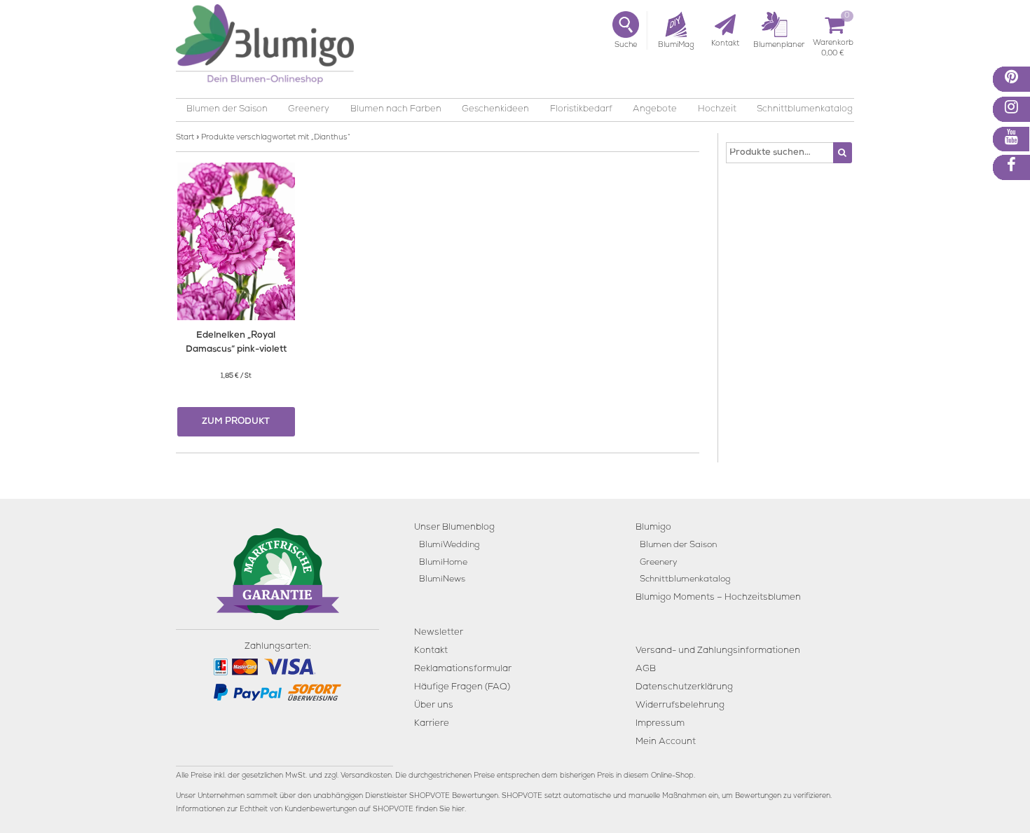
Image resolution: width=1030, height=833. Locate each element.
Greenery (308, 109)
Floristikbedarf (581, 109)
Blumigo (653, 527)
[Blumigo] (265, 49)
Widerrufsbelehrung (680, 705)
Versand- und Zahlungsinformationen (718, 651)
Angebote (655, 109)
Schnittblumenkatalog (805, 109)
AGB (646, 669)
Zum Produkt (236, 422)
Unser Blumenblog (454, 527)
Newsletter (438, 633)
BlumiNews (442, 579)
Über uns (433, 705)
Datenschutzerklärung (684, 687)
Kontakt (431, 651)
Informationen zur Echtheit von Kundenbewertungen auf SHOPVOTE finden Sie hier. (321, 809)
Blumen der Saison (227, 109)
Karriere (431, 724)
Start (185, 138)
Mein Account (666, 742)
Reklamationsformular (462, 669)
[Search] (842, 152)
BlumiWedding (449, 545)
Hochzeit (717, 109)
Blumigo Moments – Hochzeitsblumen (718, 598)
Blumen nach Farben (395, 109)
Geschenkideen (495, 109)
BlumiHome (443, 562)
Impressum (660, 724)
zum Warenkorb (833, 45)
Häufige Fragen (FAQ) (462, 687)
